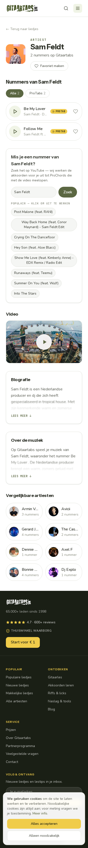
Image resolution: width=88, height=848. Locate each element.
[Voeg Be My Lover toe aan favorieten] (75, 111)
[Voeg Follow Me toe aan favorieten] (75, 131)
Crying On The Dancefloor (34, 237)
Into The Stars (25, 293)
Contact (12, 762)
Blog (51, 709)
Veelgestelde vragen (22, 753)
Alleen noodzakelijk (44, 835)
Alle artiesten (16, 701)
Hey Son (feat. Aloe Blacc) (34, 247)
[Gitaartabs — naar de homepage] (22, 8)
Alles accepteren (44, 823)
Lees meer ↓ (21, 416)
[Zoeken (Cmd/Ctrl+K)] (66, 8)
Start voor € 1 (23, 642)
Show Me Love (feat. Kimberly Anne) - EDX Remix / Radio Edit (44, 260)
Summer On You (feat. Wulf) (36, 283)
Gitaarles (55, 677)
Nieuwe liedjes (17, 685)
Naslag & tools (59, 701)
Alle (14, 93)
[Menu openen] (77, 8)
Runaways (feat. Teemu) (33, 273)
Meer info (40, 813)
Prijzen (11, 729)
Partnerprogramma (20, 746)
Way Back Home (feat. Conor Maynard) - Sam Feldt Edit (44, 224)
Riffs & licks (57, 693)
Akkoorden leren (61, 685)
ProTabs (37, 93)
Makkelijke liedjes (19, 693)
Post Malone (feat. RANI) (33, 211)
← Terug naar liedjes (22, 29)
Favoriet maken (52, 66)
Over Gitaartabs (18, 738)
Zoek (67, 192)
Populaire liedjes (19, 677)
